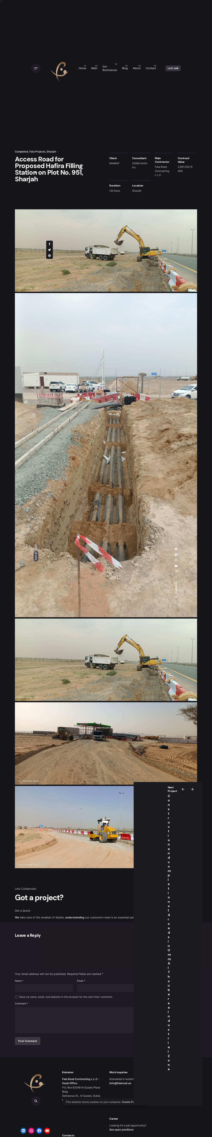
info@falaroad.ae (120, 1083)
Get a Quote (22, 910)
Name (19, 980)
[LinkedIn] (23, 1131)
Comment (21, 1003)
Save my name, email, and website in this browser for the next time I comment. (66, 996)
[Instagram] (31, 1131)
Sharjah (51, 151)
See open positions (121, 1129)
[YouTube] (47, 1131)
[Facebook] (39, 1131)
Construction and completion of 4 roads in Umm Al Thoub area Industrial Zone (169, 932)
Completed (21, 151)
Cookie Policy (130, 1102)
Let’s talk (173, 68)
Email (81, 980)
